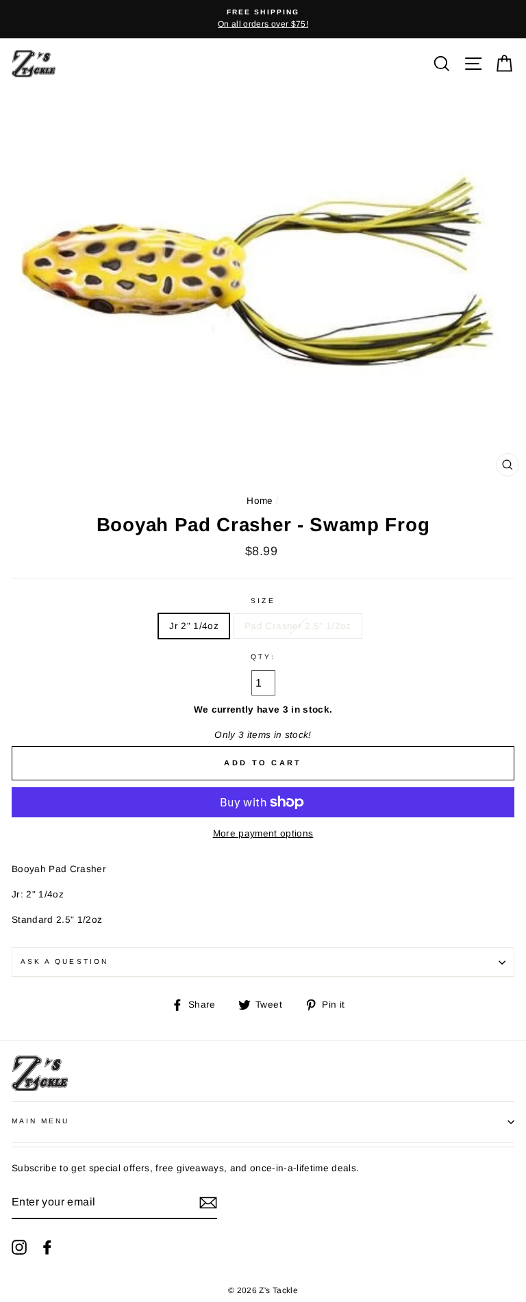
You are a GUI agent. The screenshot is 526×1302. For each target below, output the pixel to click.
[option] (263, 19)
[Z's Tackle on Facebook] (47, 1247)
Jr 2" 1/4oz (193, 626)
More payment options (263, 833)
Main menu (41, 1121)
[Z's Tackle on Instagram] (19, 1247)
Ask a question (64, 961)
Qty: (263, 657)
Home (260, 501)
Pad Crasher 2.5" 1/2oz (298, 626)
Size (263, 600)
